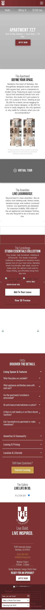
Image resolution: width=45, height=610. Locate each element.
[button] (23, 42)
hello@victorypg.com (22, 557)
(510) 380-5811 (22, 554)
